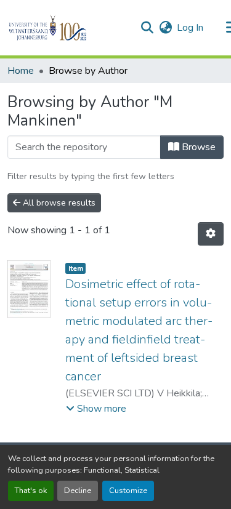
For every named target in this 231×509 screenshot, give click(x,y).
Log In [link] (190, 27)
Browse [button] (197, 147)
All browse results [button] (57, 203)
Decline (77, 490)
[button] (68, 27)
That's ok (31, 490)
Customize (128, 490)
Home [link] (20, 71)
